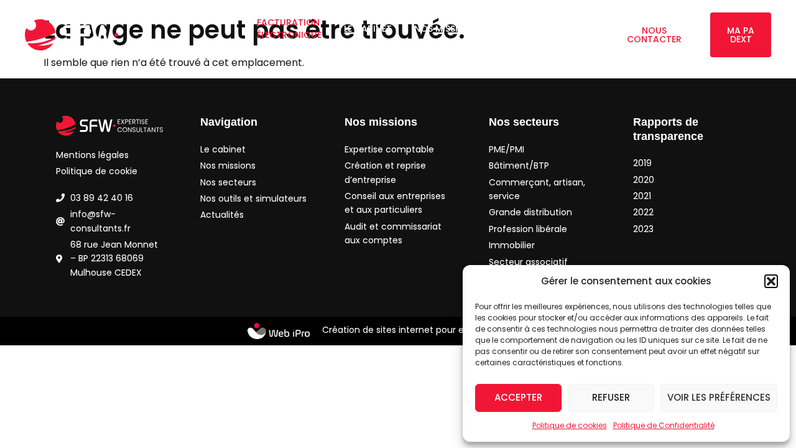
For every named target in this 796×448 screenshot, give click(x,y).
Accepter (518, 397)
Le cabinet (368, 28)
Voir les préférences (719, 397)
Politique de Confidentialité (664, 425)
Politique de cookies (569, 425)
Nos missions (445, 28)
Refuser (611, 397)
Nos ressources (536, 47)
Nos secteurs (543, 28)
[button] (771, 281)
